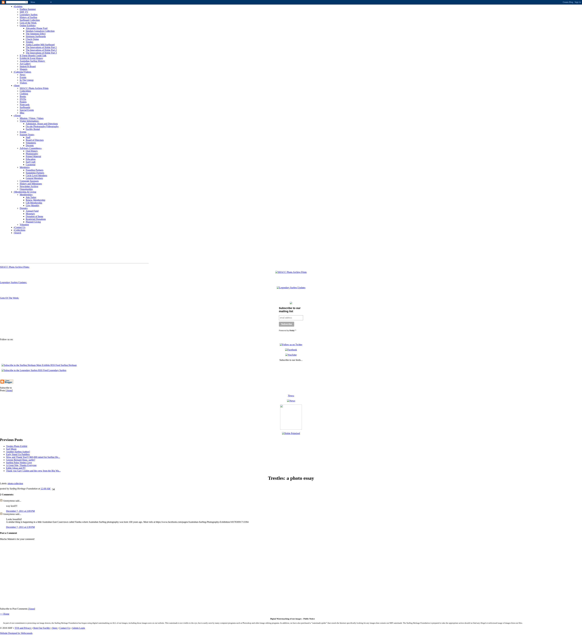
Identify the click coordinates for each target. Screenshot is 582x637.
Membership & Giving (25, 192)
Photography (32, 153)
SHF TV (24, 12)
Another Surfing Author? (18, 451)
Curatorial (30, 164)
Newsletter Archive (29, 186)
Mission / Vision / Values (31, 118)
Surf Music (11, 449)
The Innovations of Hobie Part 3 (41, 53)
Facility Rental (33, 129)
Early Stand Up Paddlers (18, 454)
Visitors (23, 82)
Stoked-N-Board (28, 66)
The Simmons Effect (35, 33)
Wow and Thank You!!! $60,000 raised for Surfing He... (33, 457)
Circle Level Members (36, 175)
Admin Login (78, 628)
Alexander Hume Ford (36, 28)
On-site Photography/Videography (42, 126)
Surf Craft (30, 162)
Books (23, 96)
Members (25, 167)
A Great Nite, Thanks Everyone (21, 465)
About (17, 115)
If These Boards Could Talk (33, 55)
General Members (34, 178)
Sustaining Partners (35, 172)
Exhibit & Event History (31, 58)
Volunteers (31, 142)
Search (17, 232)
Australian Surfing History (32, 61)
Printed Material (33, 156)
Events (23, 77)
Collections (19, 230)
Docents (30, 145)
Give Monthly (32, 205)
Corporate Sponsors (29, 181)
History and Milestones (31, 183)
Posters (23, 102)
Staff (28, 137)
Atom (9, 390)
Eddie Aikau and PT (16, 468)
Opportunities (26, 189)
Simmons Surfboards (36, 36)
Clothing (24, 93)
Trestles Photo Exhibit (16, 446)
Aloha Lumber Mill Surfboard (40, 44)
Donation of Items (34, 216)
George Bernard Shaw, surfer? (20, 460)
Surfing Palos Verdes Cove (19, 462)
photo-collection (15, 483)
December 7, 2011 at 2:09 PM (20, 511)
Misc (22, 112)
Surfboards (25, 107)
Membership (26, 194)
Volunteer (24, 224)
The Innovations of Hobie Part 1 (41, 47)
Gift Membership (34, 202)
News (22, 74)
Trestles (29, 42)
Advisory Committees (31, 148)
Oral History (32, 151)
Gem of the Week (28, 23)
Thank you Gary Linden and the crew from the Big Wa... (33, 470)
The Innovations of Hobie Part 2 (41, 50)
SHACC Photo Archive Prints (34, 88)
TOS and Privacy (23, 628)
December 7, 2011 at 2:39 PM (20, 527)
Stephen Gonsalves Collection (40, 31)
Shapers (23, 69)
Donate (24, 208)
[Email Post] (53, 488)
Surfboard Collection (30, 20)
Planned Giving (33, 222)
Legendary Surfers (28, 14)
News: (291, 395)
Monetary (30, 213)
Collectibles (25, 91)
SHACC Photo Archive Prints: (14, 267)
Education (30, 159)
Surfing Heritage (68, 365)
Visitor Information (29, 121)
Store (17, 85)
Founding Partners (34, 170)
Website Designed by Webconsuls (16, 633)
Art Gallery (25, 63)
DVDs (23, 99)
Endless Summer (28, 9)
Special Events (27, 110)
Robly (291, 330)
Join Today (31, 197)
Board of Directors (35, 140)
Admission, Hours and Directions (42, 123)
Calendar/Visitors (22, 72)
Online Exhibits (28, 25)
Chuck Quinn (32, 39)
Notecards (24, 104)
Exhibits (18, 6)
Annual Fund (32, 211)
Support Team (27, 134)
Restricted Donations (36, 219)
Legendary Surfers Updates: (13, 282)
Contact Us (19, 227)
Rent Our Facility (42, 628)
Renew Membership (35, 200)
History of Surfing (28, 17)
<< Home (4, 614)
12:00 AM (46, 488)
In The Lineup (26, 80)
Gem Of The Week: (9, 298)
